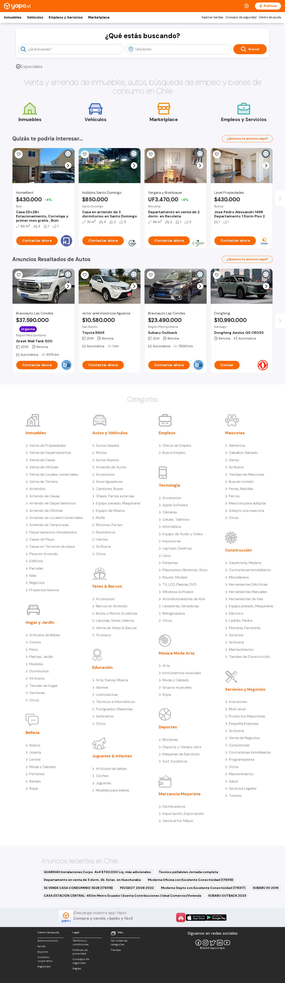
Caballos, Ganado (243, 452)
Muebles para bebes (112, 790)
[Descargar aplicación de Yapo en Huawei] (181, 917)
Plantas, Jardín (41, 656)
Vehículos (35, 17)
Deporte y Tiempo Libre (182, 747)
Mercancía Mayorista (180, 794)
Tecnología (169, 485)
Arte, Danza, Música (112, 680)
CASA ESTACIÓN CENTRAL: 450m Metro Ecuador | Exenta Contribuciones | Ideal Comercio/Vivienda (122, 896)
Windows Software (178, 591)
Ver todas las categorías (119, 942)
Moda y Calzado (42, 766)
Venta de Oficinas (43, 467)
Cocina (35, 642)
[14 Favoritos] (19, 154)
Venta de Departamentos (50, 452)
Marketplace (99, 17)
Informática (172, 526)
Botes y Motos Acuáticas (116, 613)
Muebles (36, 664)
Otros (34, 700)
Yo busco (103, 635)
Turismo (235, 795)
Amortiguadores (109, 481)
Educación (102, 667)
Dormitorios (39, 671)
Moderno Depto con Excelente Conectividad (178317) (203, 888)
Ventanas (37, 692)
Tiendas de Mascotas (246, 474)
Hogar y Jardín (40, 622)
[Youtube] (226, 942)
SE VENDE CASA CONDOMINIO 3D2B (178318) (78, 888)
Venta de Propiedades (47, 445)
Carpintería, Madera (245, 562)
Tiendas (116, 950)
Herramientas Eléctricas (248, 584)
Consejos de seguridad (241, 17)
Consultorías (239, 745)
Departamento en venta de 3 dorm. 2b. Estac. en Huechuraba (92, 880)
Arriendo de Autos (111, 467)
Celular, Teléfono (176, 519)
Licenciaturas (107, 694)
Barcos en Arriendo (111, 606)
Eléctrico (236, 613)
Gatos (234, 460)
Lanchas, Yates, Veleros (115, 620)
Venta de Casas (42, 460)
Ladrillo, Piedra (240, 620)
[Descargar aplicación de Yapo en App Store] (196, 917)
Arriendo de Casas (44, 496)
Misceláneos (239, 577)
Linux (167, 555)
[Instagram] (205, 942)
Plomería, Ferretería (244, 628)
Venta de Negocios (244, 737)
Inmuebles (12, 17)
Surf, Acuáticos (175, 761)
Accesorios (105, 474)
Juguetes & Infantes (112, 756)
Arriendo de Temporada (49, 524)
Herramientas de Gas (246, 599)
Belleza (33, 732)
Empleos (167, 433)
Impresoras (172, 541)
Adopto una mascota (246, 510)
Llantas (102, 539)
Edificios (36, 561)
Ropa (33, 788)
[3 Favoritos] (85, 154)
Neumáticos (105, 532)
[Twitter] (212, 942)
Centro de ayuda (270, 17)
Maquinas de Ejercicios (181, 754)
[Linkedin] (219, 942)
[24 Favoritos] (217, 154)
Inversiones (238, 701)
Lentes (35, 759)
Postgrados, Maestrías (114, 709)
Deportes (168, 727)
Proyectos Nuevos (44, 590)
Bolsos (34, 745)
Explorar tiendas (212, 17)
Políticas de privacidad (80, 952)
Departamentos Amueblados (53, 532)
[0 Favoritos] (151, 154)
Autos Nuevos (107, 460)
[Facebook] (198, 942)
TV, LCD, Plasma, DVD (180, 584)
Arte (166, 665)
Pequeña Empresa (243, 723)
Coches (102, 775)
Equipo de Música (110, 510)
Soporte (42, 952)
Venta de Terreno (43, 481)
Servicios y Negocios (245, 689)
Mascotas (235, 433)
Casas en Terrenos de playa (52, 546)
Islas (32, 575)
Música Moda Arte (177, 653)
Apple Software (175, 505)
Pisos (33, 649)
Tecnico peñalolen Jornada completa (188, 872)
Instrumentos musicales (182, 673)
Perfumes (37, 774)
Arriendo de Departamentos (52, 503)
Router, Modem (175, 577)
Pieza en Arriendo (43, 553)
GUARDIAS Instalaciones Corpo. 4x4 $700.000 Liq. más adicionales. (98, 872)
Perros (234, 496)
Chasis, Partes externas (115, 496)
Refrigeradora (174, 613)
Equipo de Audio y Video (183, 534)
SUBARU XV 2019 (266, 888)
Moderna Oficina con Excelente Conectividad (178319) (190, 880)
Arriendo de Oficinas (46, 510)
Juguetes (103, 783)
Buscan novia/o (241, 481)
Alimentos (237, 445)
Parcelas (36, 568)
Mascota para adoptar (247, 503)
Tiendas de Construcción (249, 656)
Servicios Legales (242, 788)
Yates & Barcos (107, 586)
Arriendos (37, 488)
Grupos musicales (177, 687)
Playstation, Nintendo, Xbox (185, 570)
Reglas (77, 968)
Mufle (100, 517)
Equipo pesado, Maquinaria (118, 503)
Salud (233, 781)
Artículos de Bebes (44, 635)
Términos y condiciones (81, 942)
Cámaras (170, 512)
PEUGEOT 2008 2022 (137, 888)
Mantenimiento (241, 649)
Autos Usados (107, 445)
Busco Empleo (174, 452)
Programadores (241, 759)
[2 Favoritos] (85, 275)
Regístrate (44, 966)
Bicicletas (170, 739)
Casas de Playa (41, 539)
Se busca (36, 678)
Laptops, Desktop (177, 548)
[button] (68, 165)
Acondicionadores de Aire (184, 599)
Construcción (238, 550)
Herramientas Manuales (248, 591)
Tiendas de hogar (43, 685)
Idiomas (102, 687)
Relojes (35, 781)
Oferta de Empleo (177, 445)
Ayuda (41, 946)
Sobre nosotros (47, 940)
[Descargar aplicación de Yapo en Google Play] (216, 917)
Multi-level (237, 709)
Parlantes (170, 562)
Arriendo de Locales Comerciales (56, 517)
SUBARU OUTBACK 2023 (227, 896)
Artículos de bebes (111, 768)
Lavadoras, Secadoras (181, 606)
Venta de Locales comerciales (53, 474)
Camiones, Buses (109, 488)
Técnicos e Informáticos (115, 701)
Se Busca (103, 546)
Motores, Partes (109, 524)
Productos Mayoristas (247, 716)
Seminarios (105, 716)
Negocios (37, 582)
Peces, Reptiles (241, 488)
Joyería (35, 752)
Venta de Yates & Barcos (116, 628)
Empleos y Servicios (66, 17)
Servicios (236, 635)
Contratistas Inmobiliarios (250, 570)
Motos (101, 452)
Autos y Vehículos (110, 433)
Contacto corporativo (45, 959)
